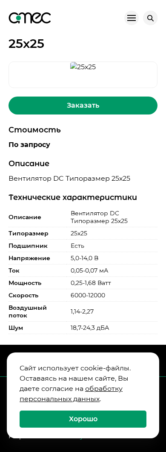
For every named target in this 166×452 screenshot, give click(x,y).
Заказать (83, 105)
